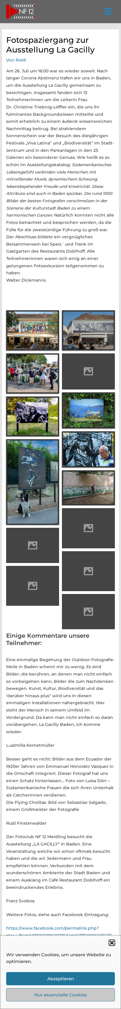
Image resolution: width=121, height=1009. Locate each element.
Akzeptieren (60, 978)
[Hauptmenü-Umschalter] (107, 11)
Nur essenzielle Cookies (60, 995)
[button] (112, 943)
